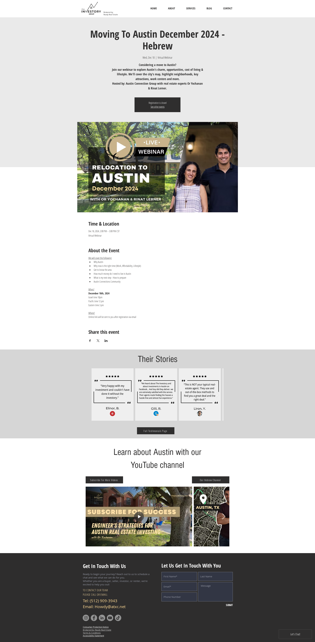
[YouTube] (110, 618)
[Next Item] (218, 394)
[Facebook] (94, 618)
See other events (158, 107)
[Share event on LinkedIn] (106, 340)
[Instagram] (86, 618)
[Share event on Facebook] (90, 340)
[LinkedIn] (102, 618)
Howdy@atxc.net (110, 606)
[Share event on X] (98, 340)
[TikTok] (118, 618)
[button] (93, 635)
